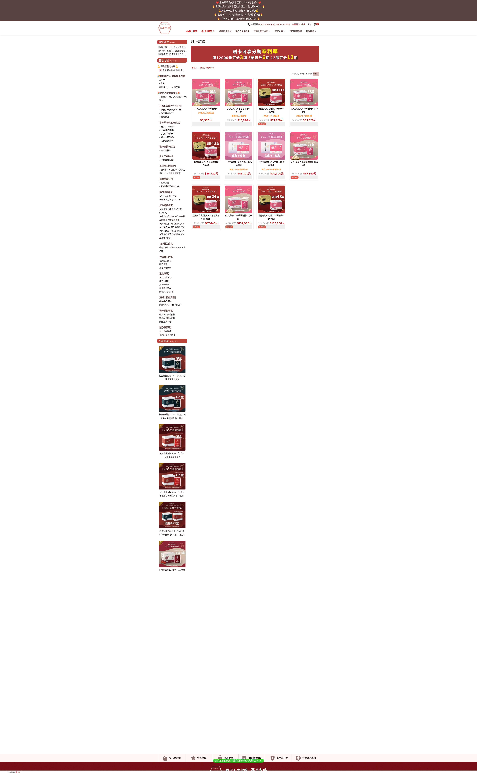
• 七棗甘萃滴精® (167, 130)
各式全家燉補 (165, 260)
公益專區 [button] (310, 31)
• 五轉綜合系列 (166, 141)
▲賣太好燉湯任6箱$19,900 (172, 234)
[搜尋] (309, 24)
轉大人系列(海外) (167, 314)
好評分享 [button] (279, 31)
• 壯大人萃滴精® (167, 137)
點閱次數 (303, 73)
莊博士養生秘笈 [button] (261, 31)
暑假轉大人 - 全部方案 (169, 87)
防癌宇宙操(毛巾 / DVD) (170, 305)
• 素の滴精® (165, 150)
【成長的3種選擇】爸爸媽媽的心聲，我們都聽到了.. (172, 50)
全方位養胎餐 (165, 331)
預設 (310, 73)
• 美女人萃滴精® (167, 133)
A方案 (162, 80)
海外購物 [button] (208, 31)
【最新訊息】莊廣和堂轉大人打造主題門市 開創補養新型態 (171, 54)
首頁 (194, 68)
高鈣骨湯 (163, 264)
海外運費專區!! (165, 321)
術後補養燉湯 (165, 268)
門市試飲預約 (296, 31)
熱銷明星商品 (225, 31)
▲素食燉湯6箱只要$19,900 (172, 227)
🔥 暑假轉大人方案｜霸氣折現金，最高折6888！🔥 (238, 6)
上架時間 (295, 73)
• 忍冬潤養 (164, 183)
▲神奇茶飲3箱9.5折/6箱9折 (172, 216)
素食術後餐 (164, 284)
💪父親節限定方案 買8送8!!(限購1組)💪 (238, 10)
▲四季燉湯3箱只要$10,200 (172, 230)
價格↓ (316, 73)
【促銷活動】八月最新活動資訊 (171, 47)
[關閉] (260, 760)
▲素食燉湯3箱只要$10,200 (172, 223)
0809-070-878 (283, 24)
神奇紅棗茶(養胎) (167, 335)
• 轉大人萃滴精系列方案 (170, 110)
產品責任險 (282, 758)
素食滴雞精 (164, 281)
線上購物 (193, 31)
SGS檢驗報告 (255, 758)
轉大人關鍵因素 (243, 31)
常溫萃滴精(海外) (167, 318)
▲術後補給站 (165, 238)
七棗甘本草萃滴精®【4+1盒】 (172, 570)
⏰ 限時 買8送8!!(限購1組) (171, 70)
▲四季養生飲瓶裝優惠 (169, 220)
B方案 (162, 83)
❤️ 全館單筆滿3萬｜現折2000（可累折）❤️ (238, 2)
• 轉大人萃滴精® (167, 126)
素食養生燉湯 (165, 277)
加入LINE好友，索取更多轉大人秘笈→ (236, 760)
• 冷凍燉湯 (164, 117)
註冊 (303, 24)
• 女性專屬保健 (166, 160)
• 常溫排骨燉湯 (166, 113)
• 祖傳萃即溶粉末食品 (169, 186)
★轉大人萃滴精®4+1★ (170, 199)
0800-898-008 (266, 24)
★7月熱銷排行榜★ (168, 196)
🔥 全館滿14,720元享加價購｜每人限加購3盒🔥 (238, 14)
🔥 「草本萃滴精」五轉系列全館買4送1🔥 (238, 18)
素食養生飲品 (165, 288)
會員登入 (296, 24)
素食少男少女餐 (166, 291)
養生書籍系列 (165, 301)
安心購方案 (175, 758)
